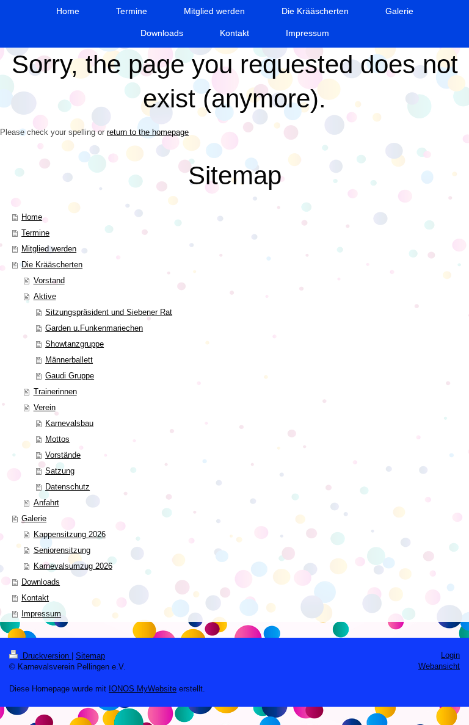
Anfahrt (46, 502)
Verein (45, 407)
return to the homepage (148, 132)
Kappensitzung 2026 (70, 534)
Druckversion (45, 655)
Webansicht (439, 666)
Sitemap (90, 655)
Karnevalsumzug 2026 (73, 566)
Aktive (45, 296)
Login (450, 655)
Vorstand (49, 280)
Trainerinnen (55, 391)
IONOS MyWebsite (142, 688)
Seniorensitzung (62, 550)
